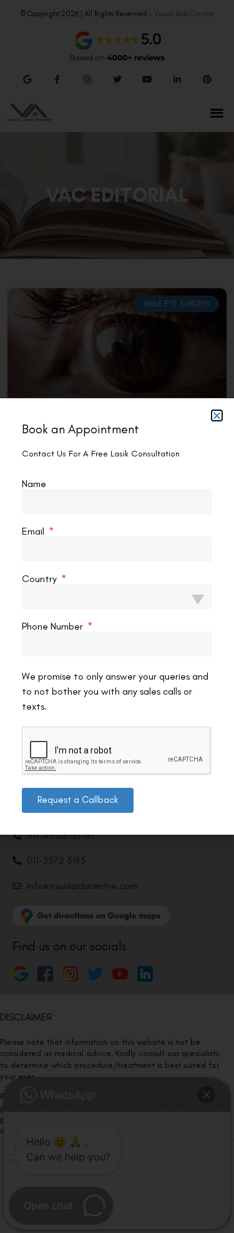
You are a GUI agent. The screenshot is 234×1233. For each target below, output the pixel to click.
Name (34, 484)
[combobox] (117, 596)
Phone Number (53, 627)
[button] (217, 415)
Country (40, 579)
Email (34, 531)
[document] (117, 616)
